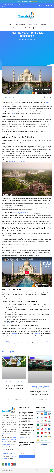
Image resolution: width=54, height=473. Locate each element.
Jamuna (4, 108)
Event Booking (17, 28)
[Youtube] (49, 5)
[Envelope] (51, 5)
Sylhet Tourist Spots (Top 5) (14, 382)
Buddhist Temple (12, 238)
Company (38, 28)
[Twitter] (46, 5)
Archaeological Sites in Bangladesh (17, 161)
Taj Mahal (12, 113)
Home (9, 24)
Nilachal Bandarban (9, 322)
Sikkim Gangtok (17, 134)
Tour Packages (33, 24)
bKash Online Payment (24, 437)
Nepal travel (13, 298)
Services (43, 24)
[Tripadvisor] (39, 5)
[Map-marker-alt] (42, 5)
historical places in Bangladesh (20, 212)
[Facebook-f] (44, 5)
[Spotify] (14, 464)
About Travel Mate (6, 433)
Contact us (37, 333)
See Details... (34, 1)
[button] (44, 97)
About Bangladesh (20, 24)
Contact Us (28, 28)
